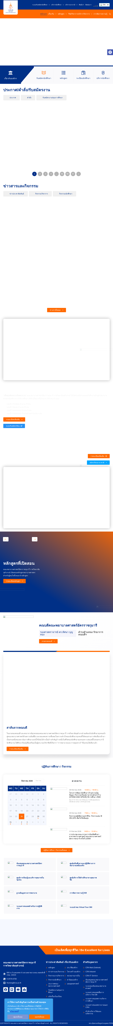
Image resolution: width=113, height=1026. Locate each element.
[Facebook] (5, 989)
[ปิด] (50, 1000)
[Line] (12, 989)
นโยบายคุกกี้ (14, 1011)
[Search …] (110, 14)
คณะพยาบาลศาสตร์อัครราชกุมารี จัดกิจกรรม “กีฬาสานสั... (93, 214)
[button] (110, 52)
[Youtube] (18, 989)
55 (62, 174)
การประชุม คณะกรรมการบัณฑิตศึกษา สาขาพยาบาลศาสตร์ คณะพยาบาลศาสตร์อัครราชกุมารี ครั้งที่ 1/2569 (85, 836)
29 (38, 816)
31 (11, 822)
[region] (28, 1010)
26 (22, 816)
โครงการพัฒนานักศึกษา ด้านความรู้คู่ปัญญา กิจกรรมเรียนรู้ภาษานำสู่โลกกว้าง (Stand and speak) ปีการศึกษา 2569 (85, 795)
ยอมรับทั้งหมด (39, 1017)
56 (68, 174)
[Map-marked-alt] (24, 989)
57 (73, 174)
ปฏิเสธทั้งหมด (17, 1017)
